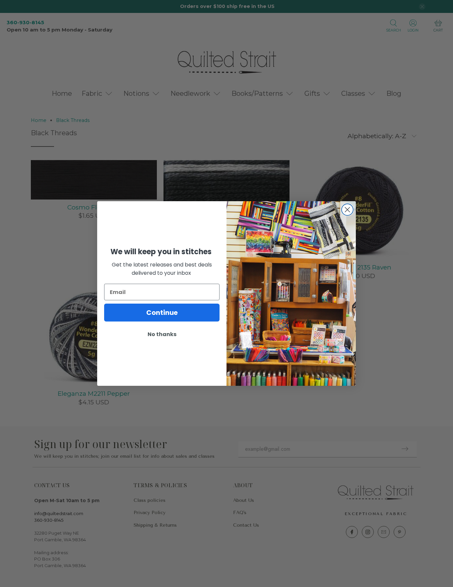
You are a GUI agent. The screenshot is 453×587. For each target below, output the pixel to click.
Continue (162, 312)
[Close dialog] (347, 209)
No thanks (162, 334)
